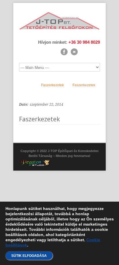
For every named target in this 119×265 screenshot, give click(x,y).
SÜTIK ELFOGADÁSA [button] (29, 256)
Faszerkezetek (52, 85)
